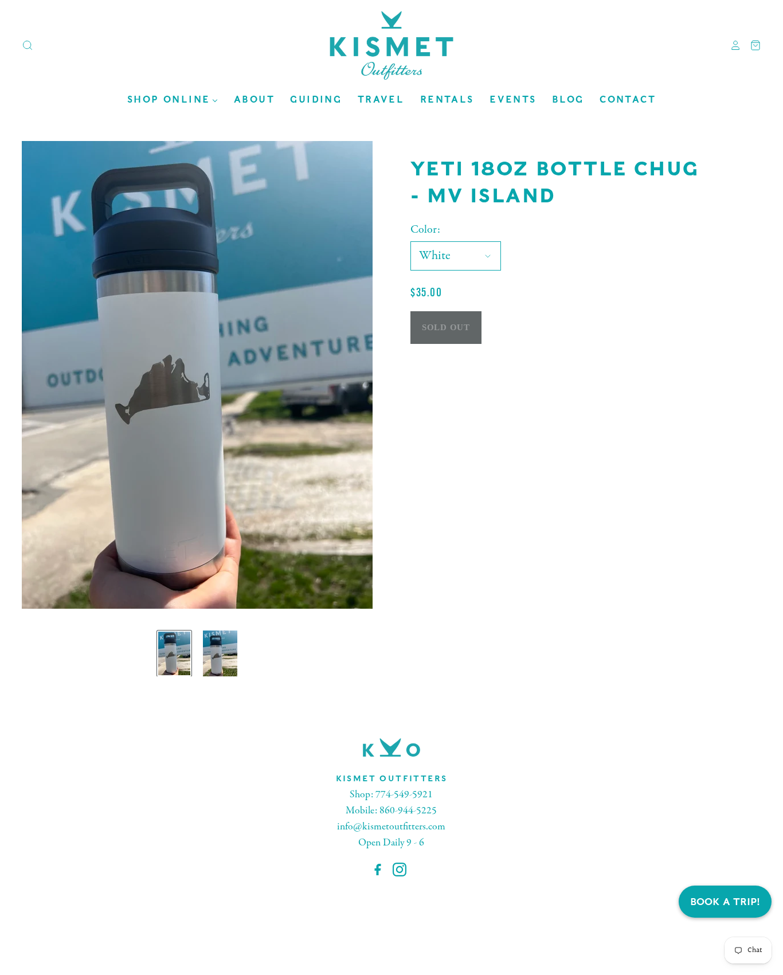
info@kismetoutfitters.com (391, 827)
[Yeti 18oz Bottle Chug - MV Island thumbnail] (174, 653)
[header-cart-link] (751, 45)
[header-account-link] (731, 45)
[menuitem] (172, 99)
